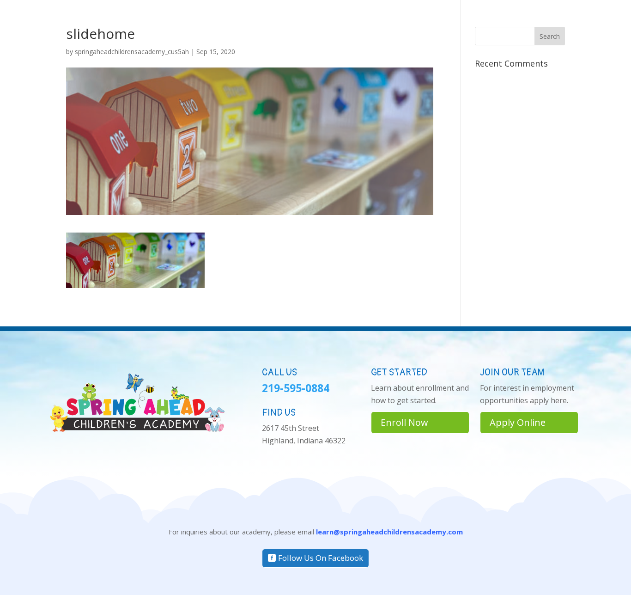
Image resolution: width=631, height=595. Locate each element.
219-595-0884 (295, 387)
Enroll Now (404, 422)
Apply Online (518, 422)
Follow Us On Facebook (320, 557)
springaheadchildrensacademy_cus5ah (132, 51)
